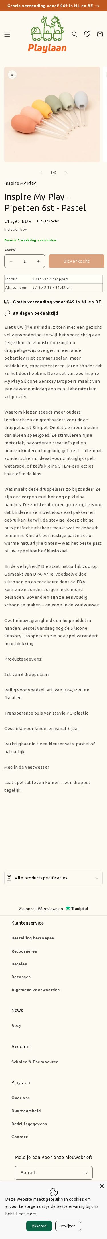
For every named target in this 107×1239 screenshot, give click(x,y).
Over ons (20, 1097)
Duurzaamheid (26, 1110)
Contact (19, 1136)
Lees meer (26, 1214)
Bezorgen (21, 976)
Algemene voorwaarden (35, 989)
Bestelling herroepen (32, 937)
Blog (16, 1025)
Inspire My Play (20, 183)
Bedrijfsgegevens (29, 1123)
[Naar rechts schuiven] (66, 173)
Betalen (19, 963)
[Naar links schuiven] (41, 173)
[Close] (102, 1186)
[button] (7, 34)
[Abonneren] (85, 1173)
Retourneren (24, 950)
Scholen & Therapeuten (35, 1061)
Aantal (10, 250)
